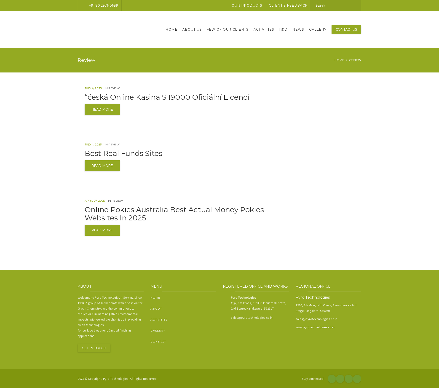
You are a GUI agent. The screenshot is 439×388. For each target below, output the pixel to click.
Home (171, 29)
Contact (158, 341)
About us (192, 29)
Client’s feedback (288, 5)
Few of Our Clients (228, 29)
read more (102, 109)
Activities (264, 29)
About (156, 308)
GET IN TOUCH (94, 348)
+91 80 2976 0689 (103, 5)
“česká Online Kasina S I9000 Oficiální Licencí (167, 97)
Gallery (318, 29)
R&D (283, 29)
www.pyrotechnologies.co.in (315, 327)
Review (114, 88)
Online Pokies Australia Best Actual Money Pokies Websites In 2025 (174, 214)
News (298, 29)
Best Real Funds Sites (123, 153)
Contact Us (346, 29)
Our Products (247, 5)
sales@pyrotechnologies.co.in (316, 319)
